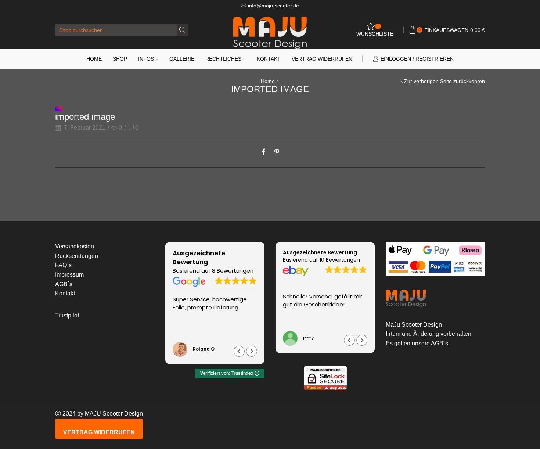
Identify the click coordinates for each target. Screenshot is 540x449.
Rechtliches (223, 59)
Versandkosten (74, 246)
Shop (120, 59)
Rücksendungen (76, 256)
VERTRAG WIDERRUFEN (99, 432)
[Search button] (182, 30)
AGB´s (63, 284)
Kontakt (269, 59)
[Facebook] (265, 152)
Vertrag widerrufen (322, 59)
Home (94, 59)
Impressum (69, 275)
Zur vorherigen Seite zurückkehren (444, 81)
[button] (251, 351)
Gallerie (181, 59)
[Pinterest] (275, 152)
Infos (146, 59)
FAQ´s (63, 265)
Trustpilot (67, 315)
